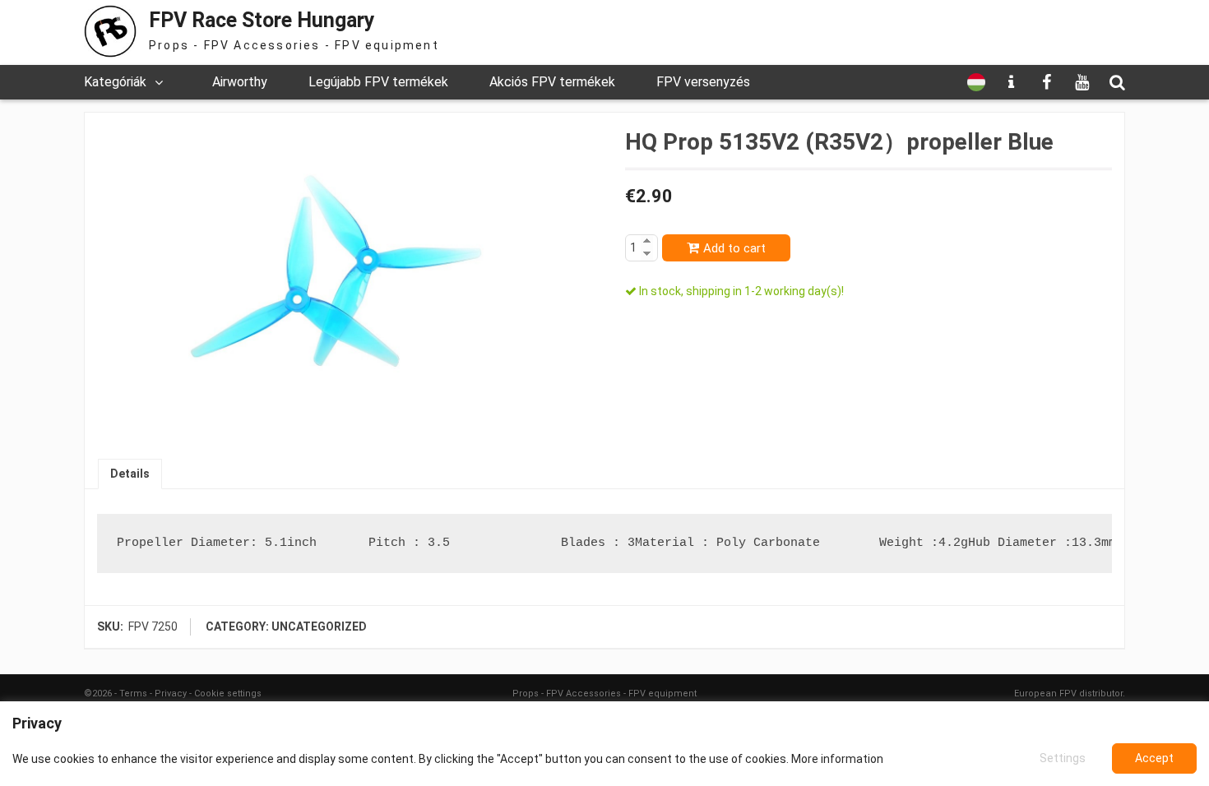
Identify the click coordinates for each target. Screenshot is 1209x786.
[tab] (130, 474)
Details (130, 473)
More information (837, 758)
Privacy (171, 693)
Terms (133, 693)
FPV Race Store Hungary (262, 20)
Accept (1154, 758)
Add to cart (734, 248)
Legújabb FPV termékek (378, 82)
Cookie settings (228, 693)
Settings (1063, 758)
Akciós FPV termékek (552, 82)
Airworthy (239, 82)
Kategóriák (115, 82)
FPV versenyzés (703, 82)
